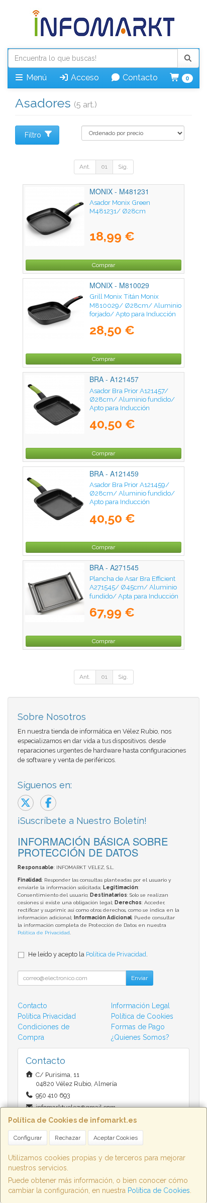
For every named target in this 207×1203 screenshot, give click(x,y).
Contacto (139, 77)
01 (104, 166)
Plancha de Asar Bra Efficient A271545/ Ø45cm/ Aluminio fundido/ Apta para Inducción (133, 587)
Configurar (28, 1137)
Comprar (103, 265)
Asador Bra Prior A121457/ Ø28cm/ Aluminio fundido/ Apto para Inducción (132, 399)
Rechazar (67, 1137)
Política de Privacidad (44, 932)
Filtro (33, 135)
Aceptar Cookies (115, 1137)
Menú (35, 77)
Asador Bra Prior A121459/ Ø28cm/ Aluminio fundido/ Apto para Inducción (132, 493)
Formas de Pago (138, 1027)
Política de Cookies (159, 1190)
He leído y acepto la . (88, 954)
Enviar (139, 978)
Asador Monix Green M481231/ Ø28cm (119, 206)
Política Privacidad (47, 1016)
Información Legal (140, 1006)
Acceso (84, 77)
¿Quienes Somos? (140, 1037)
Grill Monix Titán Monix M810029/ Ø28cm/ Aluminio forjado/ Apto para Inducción (135, 305)
